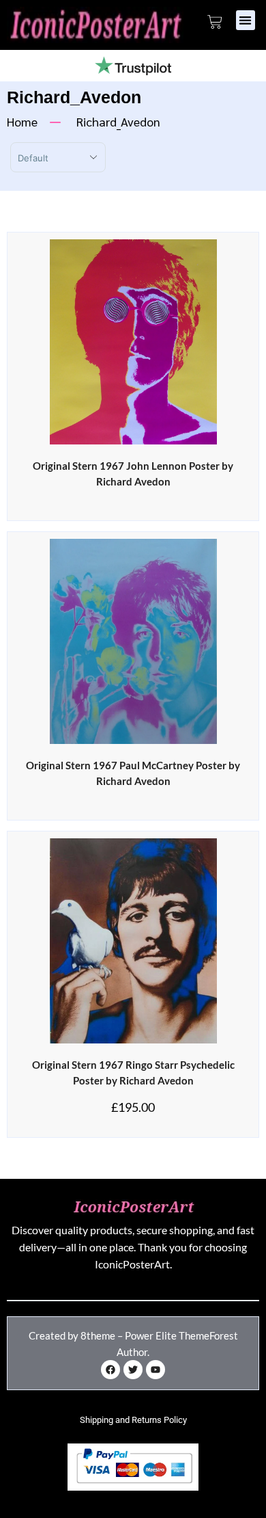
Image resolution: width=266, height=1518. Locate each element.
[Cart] (215, 22)
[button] (246, 20)
